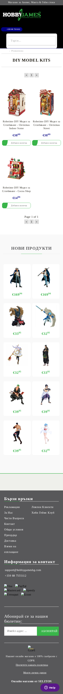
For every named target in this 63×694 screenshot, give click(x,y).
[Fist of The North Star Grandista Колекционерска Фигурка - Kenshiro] (17, 433)
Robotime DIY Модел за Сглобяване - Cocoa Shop (16, 189)
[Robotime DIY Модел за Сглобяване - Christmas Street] (46, 102)
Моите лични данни (35, 672)
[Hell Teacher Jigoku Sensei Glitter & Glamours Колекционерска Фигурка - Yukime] (46, 433)
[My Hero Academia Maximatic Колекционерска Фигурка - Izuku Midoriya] (17, 316)
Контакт (9, 523)
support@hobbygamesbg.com (23, 570)
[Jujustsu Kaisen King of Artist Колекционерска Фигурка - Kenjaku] (46, 355)
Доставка (10, 540)
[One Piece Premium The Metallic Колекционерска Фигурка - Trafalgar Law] (17, 277)
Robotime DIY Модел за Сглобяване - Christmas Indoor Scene (16, 125)
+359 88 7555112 (13, 29)
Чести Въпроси (14, 518)
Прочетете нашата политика (32, 665)
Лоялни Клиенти (42, 507)
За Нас (8, 512)
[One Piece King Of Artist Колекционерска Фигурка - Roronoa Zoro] (17, 394)
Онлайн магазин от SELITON (31, 681)
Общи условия (13, 529)
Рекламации (12, 507)
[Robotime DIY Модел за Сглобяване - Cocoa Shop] (16, 169)
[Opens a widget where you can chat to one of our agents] (49, 687)
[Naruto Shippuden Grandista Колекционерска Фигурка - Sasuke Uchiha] (46, 394)
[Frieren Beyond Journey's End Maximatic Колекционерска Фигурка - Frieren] (17, 355)
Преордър (10, 535)
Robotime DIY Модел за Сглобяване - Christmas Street (46, 125)
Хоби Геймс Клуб (42, 512)
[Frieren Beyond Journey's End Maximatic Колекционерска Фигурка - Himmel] (46, 316)
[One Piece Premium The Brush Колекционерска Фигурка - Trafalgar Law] (46, 277)
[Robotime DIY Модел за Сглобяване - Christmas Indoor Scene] (16, 102)
